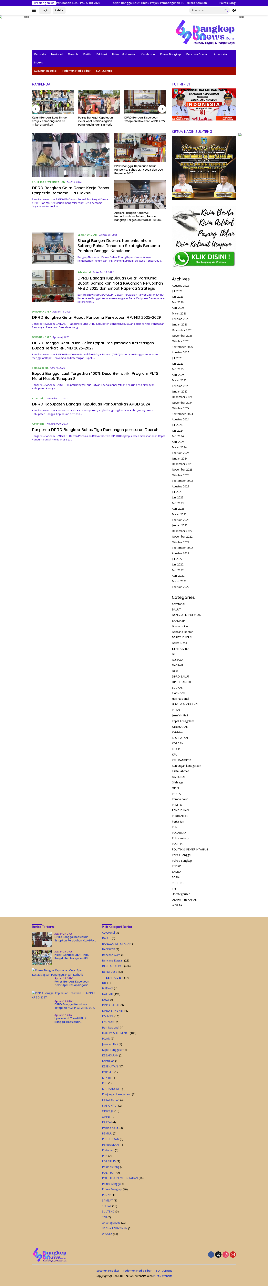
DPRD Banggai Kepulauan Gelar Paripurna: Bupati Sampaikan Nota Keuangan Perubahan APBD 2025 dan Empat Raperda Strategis (120, 283)
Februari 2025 (180, 386)
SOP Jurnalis (104, 71)
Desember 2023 (182, 464)
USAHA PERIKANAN (184, 899)
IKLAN (176, 710)
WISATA (177, 905)
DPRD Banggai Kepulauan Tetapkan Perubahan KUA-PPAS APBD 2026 (75, 938)
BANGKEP (178, 620)
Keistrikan (178, 732)
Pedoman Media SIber (76, 71)
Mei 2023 (178, 503)
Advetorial (220, 54)
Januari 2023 (180, 525)
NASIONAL (179, 777)
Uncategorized (181, 894)
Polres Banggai (181, 855)
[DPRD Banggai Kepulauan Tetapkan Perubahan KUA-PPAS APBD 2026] (42, 939)
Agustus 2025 (180, 352)
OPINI (176, 788)
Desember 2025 (182, 330)
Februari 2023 (180, 520)
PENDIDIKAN (180, 810)
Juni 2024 (177, 430)
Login (45, 10)
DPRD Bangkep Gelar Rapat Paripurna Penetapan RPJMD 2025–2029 (96, 317)
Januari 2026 (180, 324)
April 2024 (178, 442)
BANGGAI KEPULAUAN (186, 615)
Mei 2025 (178, 369)
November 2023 (182, 469)
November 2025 (182, 335)
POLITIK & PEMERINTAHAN (48, 182)
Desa (175, 671)
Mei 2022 (178, 570)
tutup (26, 17)
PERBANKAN (180, 816)
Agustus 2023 (180, 486)
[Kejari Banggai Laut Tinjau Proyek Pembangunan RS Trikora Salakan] (42, 957)
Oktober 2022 (180, 542)
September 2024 (182, 414)
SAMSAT (177, 871)
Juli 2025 (177, 358)
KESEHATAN (180, 738)
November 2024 (182, 402)
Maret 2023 (179, 514)
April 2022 (178, 575)
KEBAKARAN (180, 726)
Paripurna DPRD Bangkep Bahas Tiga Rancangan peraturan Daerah (95, 429)
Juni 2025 (177, 363)
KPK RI (176, 749)
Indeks (59, 10)
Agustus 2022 (180, 553)
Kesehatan (148, 54)
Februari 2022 (180, 587)
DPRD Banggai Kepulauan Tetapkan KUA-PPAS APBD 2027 (98, 119)
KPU (174, 754)
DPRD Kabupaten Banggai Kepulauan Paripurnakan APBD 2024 (91, 404)
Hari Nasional (180, 698)
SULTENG (178, 883)
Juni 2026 (177, 296)
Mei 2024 (178, 436)
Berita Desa (179, 643)
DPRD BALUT (181, 676)
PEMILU (177, 805)
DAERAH (177, 665)
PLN (174, 827)
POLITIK (177, 844)
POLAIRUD (179, 833)
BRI (174, 654)
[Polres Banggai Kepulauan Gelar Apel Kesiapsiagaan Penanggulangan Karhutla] (53, 102)
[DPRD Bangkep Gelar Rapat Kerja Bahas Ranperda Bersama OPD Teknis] (70, 155)
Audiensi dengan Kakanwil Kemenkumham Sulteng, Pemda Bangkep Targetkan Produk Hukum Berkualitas (137, 216)
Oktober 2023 (180, 475)
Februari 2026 (180, 319)
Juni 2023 (177, 497)
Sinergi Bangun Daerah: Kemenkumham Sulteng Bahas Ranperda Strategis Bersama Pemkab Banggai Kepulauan (118, 245)
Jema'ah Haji (180, 715)
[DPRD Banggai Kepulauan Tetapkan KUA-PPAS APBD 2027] (99, 102)
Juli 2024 (177, 425)
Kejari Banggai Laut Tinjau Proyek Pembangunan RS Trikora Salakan (117, 3)
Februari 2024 (180, 453)
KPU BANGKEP (181, 760)
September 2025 (182, 347)
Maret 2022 (179, 581)
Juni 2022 (177, 564)
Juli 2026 (177, 291)
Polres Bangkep (170, 54)
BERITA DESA (180, 648)
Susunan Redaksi (45, 71)
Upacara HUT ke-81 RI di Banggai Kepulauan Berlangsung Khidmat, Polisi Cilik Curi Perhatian (142, 121)
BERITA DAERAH (87, 234)
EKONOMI (178, 693)
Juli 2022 (177, 559)
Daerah (73, 54)
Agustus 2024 (180, 419)
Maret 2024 (179, 447)
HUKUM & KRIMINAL (185, 704)
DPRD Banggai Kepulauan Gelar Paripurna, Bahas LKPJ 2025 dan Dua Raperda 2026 (138, 169)
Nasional (57, 54)
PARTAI (176, 793)
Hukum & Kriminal (123, 54)
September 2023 (182, 481)
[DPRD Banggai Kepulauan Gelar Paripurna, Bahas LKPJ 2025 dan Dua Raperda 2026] (140, 147)
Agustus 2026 (180, 285)
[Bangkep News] (205, 32)
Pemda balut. (40, 368)
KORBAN (177, 743)
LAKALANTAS (180, 771)
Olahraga (177, 782)
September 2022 (182, 548)
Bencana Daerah (197, 54)
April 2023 (178, 508)
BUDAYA (177, 660)
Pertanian (178, 821)
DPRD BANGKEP (41, 311)
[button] (226, 10)
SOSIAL (176, 877)
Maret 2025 (179, 380)
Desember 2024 (182, 397)
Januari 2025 (180, 391)
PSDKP (176, 866)
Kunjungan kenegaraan (186, 766)
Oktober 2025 (180, 341)
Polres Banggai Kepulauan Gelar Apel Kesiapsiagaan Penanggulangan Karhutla (49, 121)
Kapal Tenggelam (183, 721)
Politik (87, 54)
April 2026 (178, 308)
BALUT (176, 609)
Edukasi (102, 54)
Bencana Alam (181, 626)
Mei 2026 (178, 302)
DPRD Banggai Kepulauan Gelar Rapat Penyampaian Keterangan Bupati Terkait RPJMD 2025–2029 (93, 345)
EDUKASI (177, 687)
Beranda (40, 54)
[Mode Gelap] (234, 10)
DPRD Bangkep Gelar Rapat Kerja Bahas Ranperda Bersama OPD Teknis (70, 190)
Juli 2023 (177, 492)
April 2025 (178, 375)
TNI (174, 888)
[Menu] (34, 10)
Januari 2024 (180, 458)
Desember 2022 (182, 531)
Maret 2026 (179, 313)
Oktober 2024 (180, 408)
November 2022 (182, 536)
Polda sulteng (180, 838)
